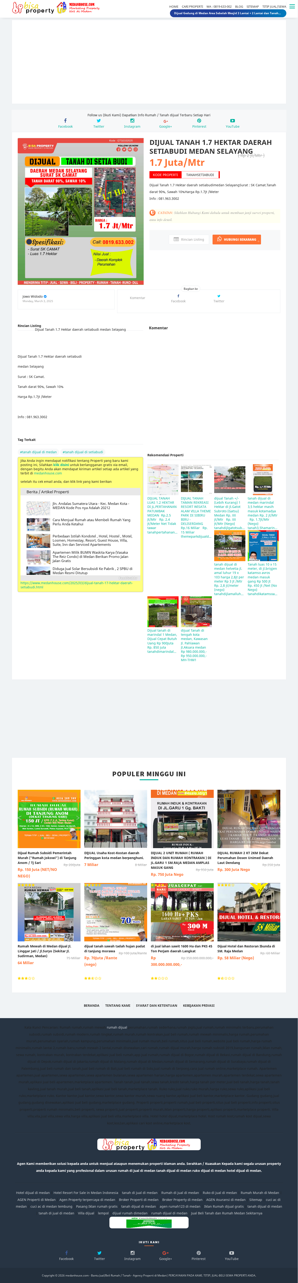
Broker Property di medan (182, 1199)
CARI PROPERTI (192, 6)
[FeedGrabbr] (80, 578)
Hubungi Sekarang (240, 239)
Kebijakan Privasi (198, 1005)
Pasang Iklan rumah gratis (97, 1206)
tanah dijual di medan (139, 1206)
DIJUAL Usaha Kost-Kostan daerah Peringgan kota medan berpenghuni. (115, 859)
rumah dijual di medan (169, 1213)
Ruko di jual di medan (220, 1192)
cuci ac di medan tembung (51, 1206)
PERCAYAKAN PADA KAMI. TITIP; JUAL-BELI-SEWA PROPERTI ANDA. (212, 1275)
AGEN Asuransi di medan (226, 1199)
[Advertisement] (149, 65)
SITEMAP (253, 6)
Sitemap (255, 1199)
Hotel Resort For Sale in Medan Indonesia (86, 1192)
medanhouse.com (48, 473)
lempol (103, 1213)
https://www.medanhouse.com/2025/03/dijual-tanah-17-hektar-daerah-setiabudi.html (76, 585)
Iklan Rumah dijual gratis (224, 1206)
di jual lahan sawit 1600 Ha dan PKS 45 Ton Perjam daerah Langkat (182, 955)
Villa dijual (86, 1213)
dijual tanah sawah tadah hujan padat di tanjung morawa (115, 955)
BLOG (239, 6)
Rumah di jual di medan (180, 1192)
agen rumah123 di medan (180, 1206)
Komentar (137, 298)
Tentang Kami (117, 1005)
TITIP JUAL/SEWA (274, 6)
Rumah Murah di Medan (260, 1192)
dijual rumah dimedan (130, 1213)
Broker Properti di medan (139, 1199)
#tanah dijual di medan (38, 452)
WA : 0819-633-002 (219, 6)
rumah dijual (117, 1027)
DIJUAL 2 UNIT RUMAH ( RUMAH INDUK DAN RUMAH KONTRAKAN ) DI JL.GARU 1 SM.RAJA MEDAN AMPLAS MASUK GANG (182, 864)
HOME (173, 6)
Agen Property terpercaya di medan (87, 1199)
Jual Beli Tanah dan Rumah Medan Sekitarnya (226, 1213)
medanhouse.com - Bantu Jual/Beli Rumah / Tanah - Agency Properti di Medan (115, 1275)
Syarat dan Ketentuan (156, 1005)
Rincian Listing (192, 239)
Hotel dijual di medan (33, 1192)
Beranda (91, 1005)
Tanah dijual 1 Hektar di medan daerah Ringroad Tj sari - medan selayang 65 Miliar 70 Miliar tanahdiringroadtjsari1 (228, 13)
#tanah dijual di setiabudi (83, 452)
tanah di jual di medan (140, 1192)
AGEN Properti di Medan (36, 1199)
